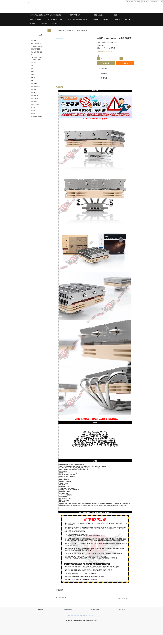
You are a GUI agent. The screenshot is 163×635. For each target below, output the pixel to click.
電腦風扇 (34, 102)
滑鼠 (32, 68)
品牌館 (127, 19)
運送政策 (44, 24)
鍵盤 (32, 65)
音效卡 (33, 108)
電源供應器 (34, 99)
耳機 (32, 71)
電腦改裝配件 (35, 105)
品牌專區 (34, 111)
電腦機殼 (34, 93)
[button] (115, 74)
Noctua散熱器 (82, 31)
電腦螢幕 (34, 90)
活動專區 (105, 19)
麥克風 (33, 77)
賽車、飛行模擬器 (37, 44)
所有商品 (95, 19)
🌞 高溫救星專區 (36, 117)
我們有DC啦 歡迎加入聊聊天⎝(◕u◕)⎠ (77, 19)
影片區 (117, 19)
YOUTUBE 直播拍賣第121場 (54, 19)
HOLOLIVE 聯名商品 (36, 19)
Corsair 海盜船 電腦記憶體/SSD (37, 48)
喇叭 (32, 80)
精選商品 (34, 41)
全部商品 (61, 31)
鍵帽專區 (34, 62)
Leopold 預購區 (112, 15)
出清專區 (33, 24)
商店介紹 (54, 24)
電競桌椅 (34, 83)
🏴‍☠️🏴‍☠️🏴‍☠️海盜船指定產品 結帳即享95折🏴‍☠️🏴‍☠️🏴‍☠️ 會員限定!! (46, 15)
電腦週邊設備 (35, 87)
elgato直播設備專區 (37, 53)
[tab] (115, 74)
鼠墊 (32, 74)
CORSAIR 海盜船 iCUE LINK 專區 (36, 58)
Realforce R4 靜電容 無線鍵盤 (94, 15)
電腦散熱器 (34, 96)
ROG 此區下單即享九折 (73, 15)
